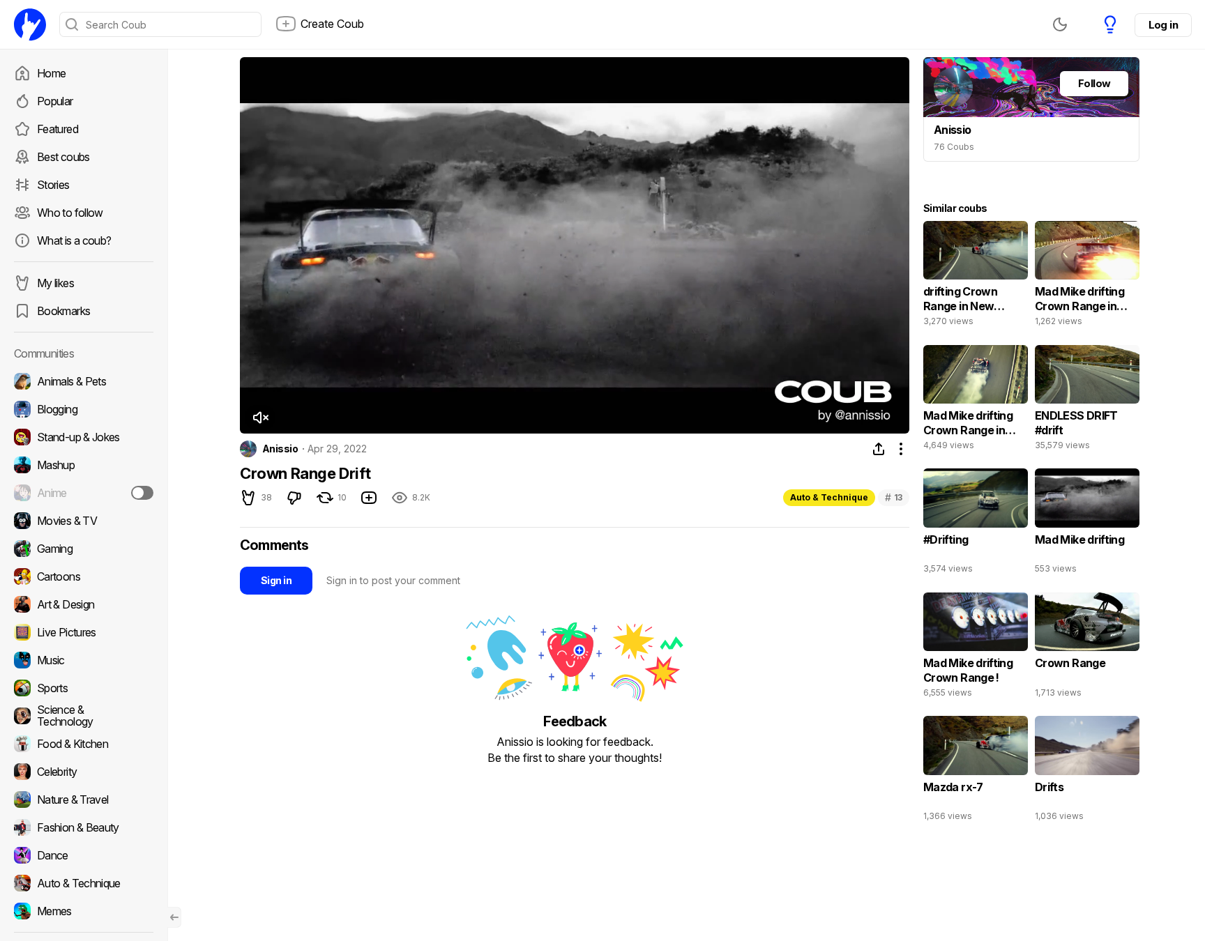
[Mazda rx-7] (975, 771)
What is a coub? (74, 240)
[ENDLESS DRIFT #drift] (1087, 401)
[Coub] (30, 24)
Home (51, 73)
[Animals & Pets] (83, 381)
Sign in (276, 580)
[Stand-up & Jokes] (83, 437)
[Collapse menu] (174, 917)
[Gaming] (83, 549)
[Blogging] (83, 409)
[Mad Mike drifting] (1087, 524)
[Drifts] (1087, 771)
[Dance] (83, 855)
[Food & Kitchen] (83, 744)
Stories (53, 185)
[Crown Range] (1087, 648)
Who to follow (70, 213)
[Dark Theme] (1060, 24)
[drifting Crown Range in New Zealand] (975, 276)
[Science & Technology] (83, 716)
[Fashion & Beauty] (83, 827)
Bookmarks (63, 311)
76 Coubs (954, 146)
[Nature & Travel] (83, 799)
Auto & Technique (829, 497)
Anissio (280, 449)
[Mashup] (83, 465)
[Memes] (83, 911)
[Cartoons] (83, 576)
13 (893, 497)
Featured (57, 129)
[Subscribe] (142, 493)
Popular (55, 101)
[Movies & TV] (83, 521)
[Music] (83, 660)
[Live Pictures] (83, 632)
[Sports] (83, 688)
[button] (260, 417)
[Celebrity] (83, 772)
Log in (1163, 24)
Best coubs (63, 157)
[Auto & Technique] (83, 883)
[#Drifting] (975, 524)
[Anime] (83, 493)
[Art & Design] (83, 604)
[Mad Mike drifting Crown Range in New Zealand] (1087, 276)
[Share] (878, 449)
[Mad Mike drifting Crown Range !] (975, 648)
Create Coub (332, 24)
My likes (55, 283)
